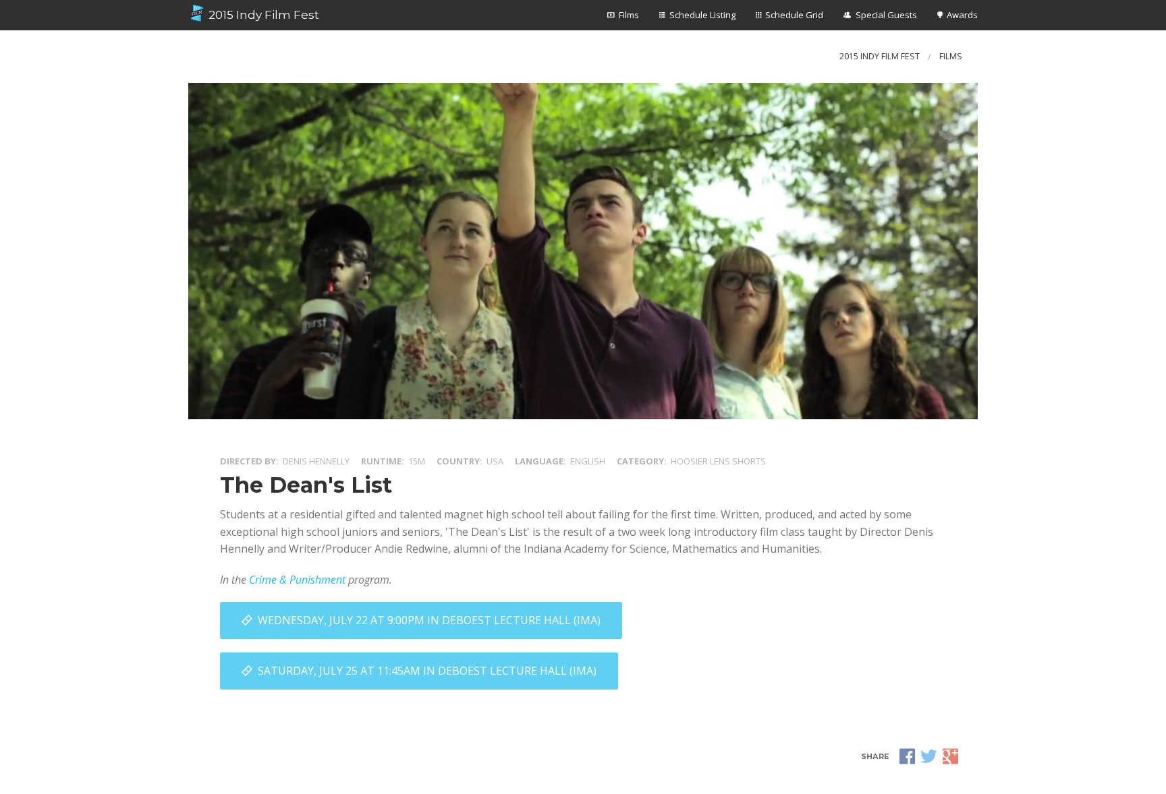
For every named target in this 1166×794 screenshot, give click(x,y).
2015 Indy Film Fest (262, 15)
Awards (962, 15)
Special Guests (886, 15)
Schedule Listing (702, 15)
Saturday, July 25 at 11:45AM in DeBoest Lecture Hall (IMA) (427, 670)
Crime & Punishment (297, 579)
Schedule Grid (794, 15)
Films (629, 15)
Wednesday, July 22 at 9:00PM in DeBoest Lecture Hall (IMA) (429, 620)
